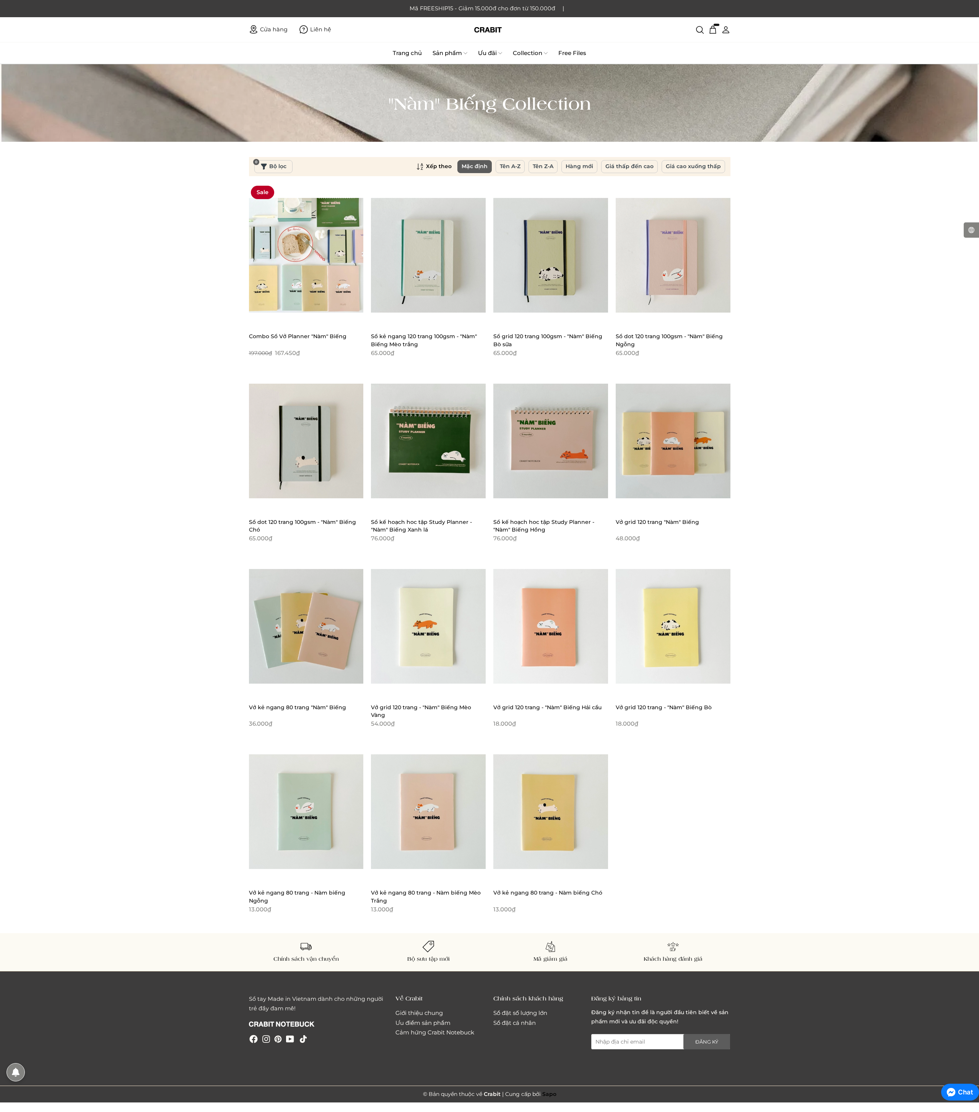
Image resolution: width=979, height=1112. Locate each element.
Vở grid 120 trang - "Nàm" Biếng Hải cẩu (547, 707)
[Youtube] (290, 1039)
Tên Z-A (543, 166)
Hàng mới (579, 166)
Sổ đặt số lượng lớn (520, 1012)
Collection (527, 53)
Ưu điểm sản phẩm (422, 1022)
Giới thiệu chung (419, 1012)
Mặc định (475, 166)
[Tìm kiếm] (699, 29)
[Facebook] (253, 1039)
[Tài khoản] (725, 29)
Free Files (572, 53)
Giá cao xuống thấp (693, 166)
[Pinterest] (278, 1039)
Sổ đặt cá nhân (514, 1022)
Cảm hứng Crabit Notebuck (434, 1032)
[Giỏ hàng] (712, 29)
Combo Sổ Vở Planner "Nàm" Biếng (297, 336)
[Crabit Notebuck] (489, 29)
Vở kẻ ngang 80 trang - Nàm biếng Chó (547, 892)
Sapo (549, 1094)
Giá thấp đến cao (629, 166)
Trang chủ (407, 53)
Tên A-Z (510, 166)
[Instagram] (266, 1039)
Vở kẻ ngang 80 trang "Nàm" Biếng (297, 707)
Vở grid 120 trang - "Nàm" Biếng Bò (664, 707)
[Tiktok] (303, 1039)
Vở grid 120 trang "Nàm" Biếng (657, 522)
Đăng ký (706, 1042)
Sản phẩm (447, 53)
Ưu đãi (487, 53)
